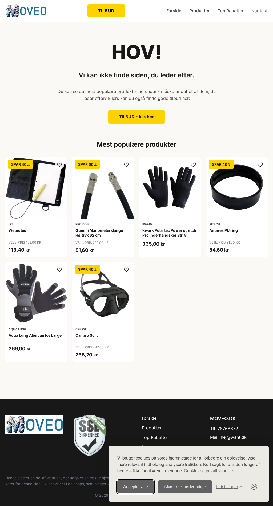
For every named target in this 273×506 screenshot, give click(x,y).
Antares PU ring (223, 230)
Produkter (199, 10)
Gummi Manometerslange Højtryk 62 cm (99, 232)
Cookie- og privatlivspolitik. (209, 471)
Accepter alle (135, 486)
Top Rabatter (231, 10)
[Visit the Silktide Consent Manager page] (253, 486)
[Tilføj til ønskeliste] (59, 165)
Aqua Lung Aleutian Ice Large (35, 335)
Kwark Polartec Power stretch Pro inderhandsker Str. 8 (169, 232)
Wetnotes (17, 230)
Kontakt (260, 10)
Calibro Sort (86, 335)
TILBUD (106, 10)
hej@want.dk (234, 437)
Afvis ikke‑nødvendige (185, 486)
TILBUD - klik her (136, 116)
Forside (173, 10)
